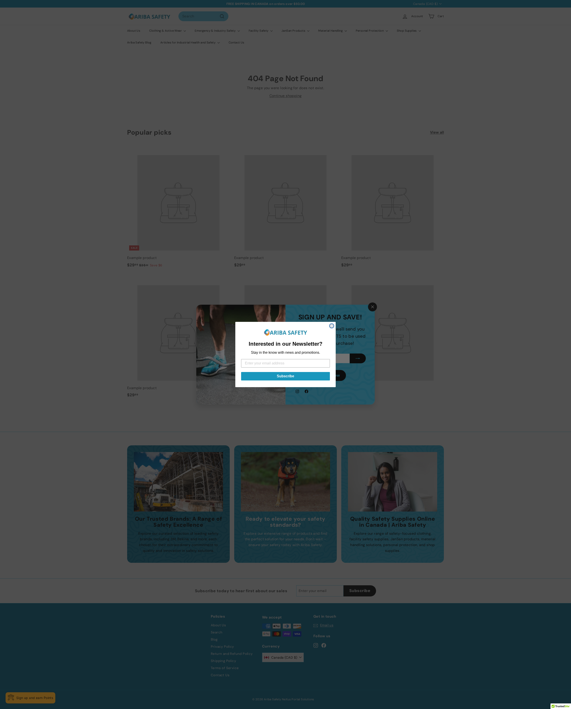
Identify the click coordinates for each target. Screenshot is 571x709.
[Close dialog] (331, 326)
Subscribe (285, 376)
